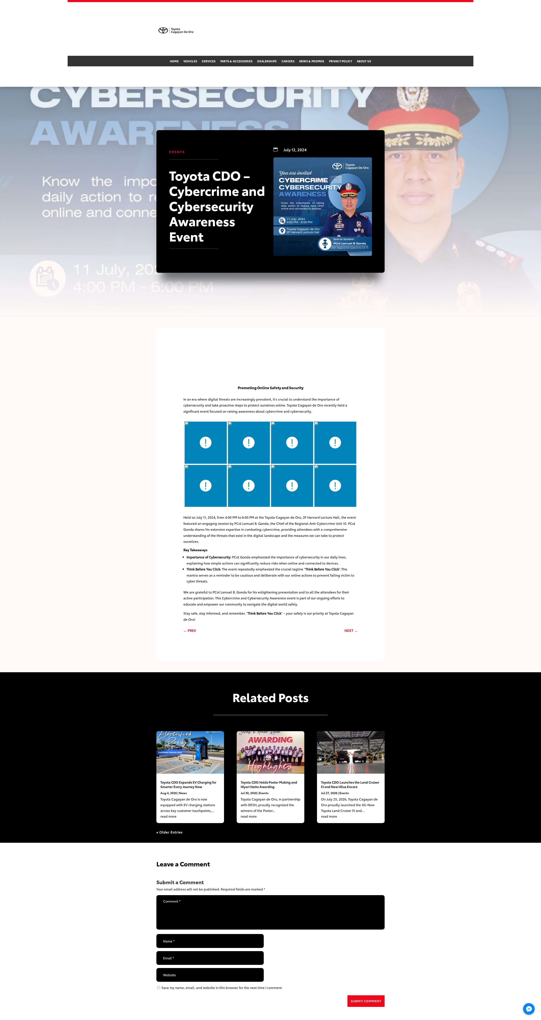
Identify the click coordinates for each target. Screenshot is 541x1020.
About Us (364, 61)
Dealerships (267, 61)
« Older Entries (169, 832)
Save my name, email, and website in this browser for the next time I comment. (222, 987)
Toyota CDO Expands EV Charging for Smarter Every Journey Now (188, 784)
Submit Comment (366, 1001)
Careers (288, 61)
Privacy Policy (340, 61)
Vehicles (190, 61)
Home (174, 61)
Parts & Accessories (236, 61)
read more (168, 816)
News (183, 793)
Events (177, 151)
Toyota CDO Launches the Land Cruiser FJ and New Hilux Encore (350, 784)
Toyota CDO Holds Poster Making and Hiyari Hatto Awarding (269, 784)
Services (209, 61)
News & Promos (311, 61)
